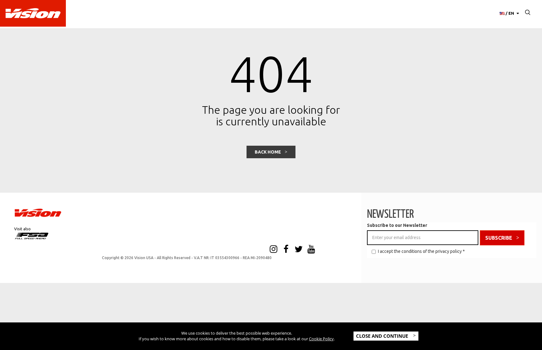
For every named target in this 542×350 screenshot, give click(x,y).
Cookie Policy (321, 339)
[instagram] (273, 250)
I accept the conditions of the (421, 251)
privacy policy (448, 251)
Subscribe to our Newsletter (397, 225)
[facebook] (286, 250)
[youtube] (311, 250)
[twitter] (299, 250)
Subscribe (498, 238)
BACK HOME (268, 151)
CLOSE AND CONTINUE (382, 336)
